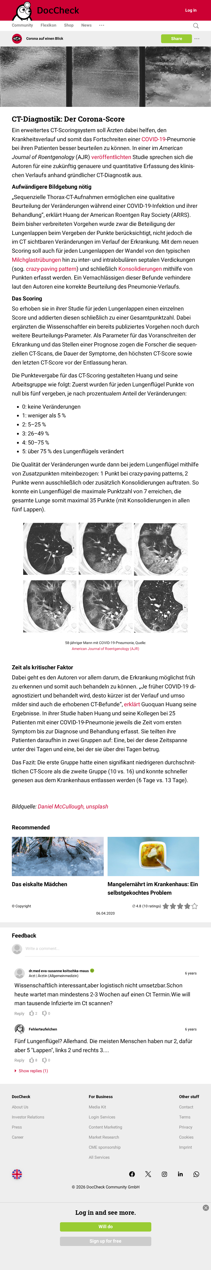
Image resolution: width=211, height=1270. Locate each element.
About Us (20, 1107)
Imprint (185, 1147)
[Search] (194, 26)
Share (176, 38)
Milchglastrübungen (36, 260)
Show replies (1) (32, 1070)
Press (17, 1127)
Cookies (186, 1137)
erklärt (132, 704)
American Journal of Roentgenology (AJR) (105, 649)
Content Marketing (105, 1127)
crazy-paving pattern (51, 269)
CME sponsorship (105, 1147)
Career (17, 1137)
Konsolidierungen (140, 269)
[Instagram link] (164, 1174)
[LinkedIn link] (180, 1174)
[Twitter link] (148, 1174)
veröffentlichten (111, 157)
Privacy (185, 1127)
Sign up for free (105, 1241)
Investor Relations (28, 1117)
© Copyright (21, 906)
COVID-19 (153, 139)
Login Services (102, 1117)
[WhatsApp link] (196, 1174)
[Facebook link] (132, 1174)
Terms (184, 1117)
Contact (186, 1107)
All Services (99, 1157)
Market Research (104, 1137)
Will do (106, 1226)
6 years (191, 973)
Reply (19, 1013)
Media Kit (97, 1107)
